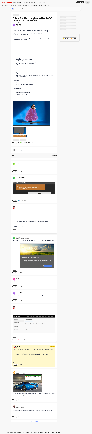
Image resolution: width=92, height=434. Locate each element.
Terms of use (27, 432)
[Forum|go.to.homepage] (7, 2)
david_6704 (18, 371)
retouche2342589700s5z (20, 177)
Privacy (31, 432)
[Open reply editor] (34, 150)
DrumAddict (18, 237)
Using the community (20, 432)
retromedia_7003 (19, 292)
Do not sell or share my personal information (47, 432)
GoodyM (17, 163)
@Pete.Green (15, 295)
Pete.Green (18, 206)
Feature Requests (34, 2)
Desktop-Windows (23, 139)
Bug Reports (19, 5)
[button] (80, 2)
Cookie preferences (36, 432)
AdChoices (58, 432)
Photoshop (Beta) (13, 5)
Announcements (27, 2)
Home (2, 5)
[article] (33, 167)
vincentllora (18, 278)
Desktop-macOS (16, 139)
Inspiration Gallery (42, 2)
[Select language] (75, 2)
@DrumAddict (16, 209)
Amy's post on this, (21, 213)
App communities (7, 5)
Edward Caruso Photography (21, 405)
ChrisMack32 (18, 24)
